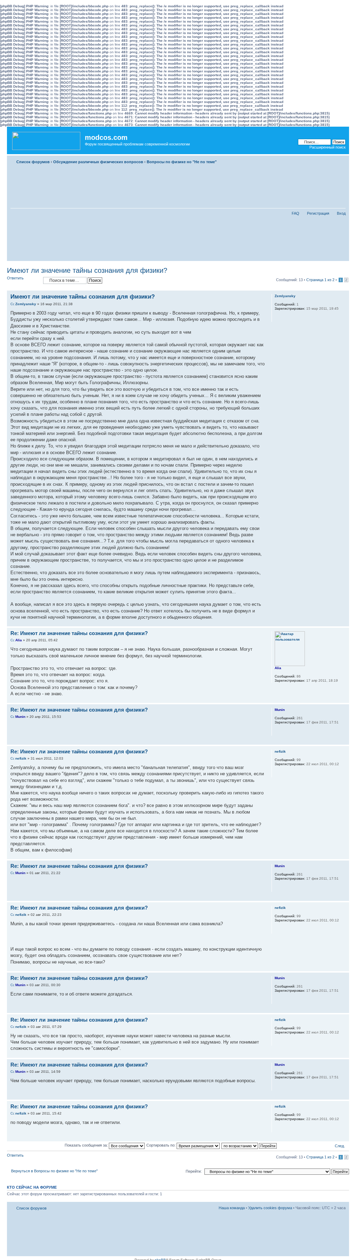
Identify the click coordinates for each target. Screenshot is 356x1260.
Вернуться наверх (344, 623)
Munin (20, 717)
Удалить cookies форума (270, 1208)
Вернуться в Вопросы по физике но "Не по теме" (54, 1171)
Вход (341, 213)
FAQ (295, 213)
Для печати (330, 160)
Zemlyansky (25, 304)
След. (340, 1146)
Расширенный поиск (327, 147)
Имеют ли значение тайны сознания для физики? (87, 270)
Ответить (15, 278)
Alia (18, 640)
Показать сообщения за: (87, 1145)
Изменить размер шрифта (340, 160)
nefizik (20, 758)
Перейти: (194, 1171)
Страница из (320, 280)
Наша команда (232, 1208)
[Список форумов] (47, 139)
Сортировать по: (161, 1145)
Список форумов (33, 162)
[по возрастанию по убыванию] (249, 1145)
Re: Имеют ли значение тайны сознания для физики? (79, 633)
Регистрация (318, 213)
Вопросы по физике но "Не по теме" (182, 162)
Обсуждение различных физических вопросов (98, 162)
